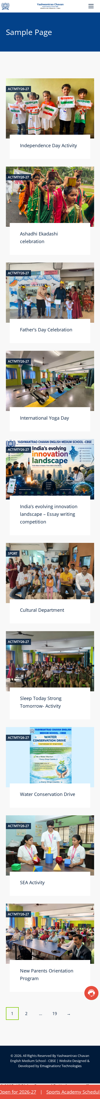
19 (54, 1013)
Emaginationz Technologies (61, 1066)
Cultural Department (42, 610)
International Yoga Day (44, 418)
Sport (12, 553)
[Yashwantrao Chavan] (50, 6)
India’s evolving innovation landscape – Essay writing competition (48, 514)
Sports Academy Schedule (58, 1092)
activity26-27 (18, 89)
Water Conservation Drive (47, 794)
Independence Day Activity (48, 145)
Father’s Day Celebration (46, 330)
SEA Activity (32, 882)
